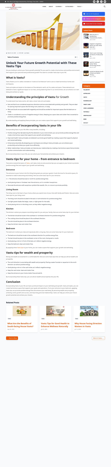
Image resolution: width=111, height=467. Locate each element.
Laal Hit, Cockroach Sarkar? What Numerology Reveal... (95, 63)
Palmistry (86, 90)
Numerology (87, 101)
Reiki (84, 119)
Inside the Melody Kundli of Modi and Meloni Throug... (96, 73)
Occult (85, 123)
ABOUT (51, 6)
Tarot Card (87, 104)
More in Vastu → (98, 338)
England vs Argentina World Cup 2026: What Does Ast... (96, 45)
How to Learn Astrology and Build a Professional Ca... (96, 54)
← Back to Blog (12, 338)
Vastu (85, 97)
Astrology (86, 93)
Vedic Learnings (88, 108)
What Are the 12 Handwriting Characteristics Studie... (96, 36)
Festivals (86, 112)
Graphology (87, 115)
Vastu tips (20, 247)
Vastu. (28, 163)
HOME (44, 6)
